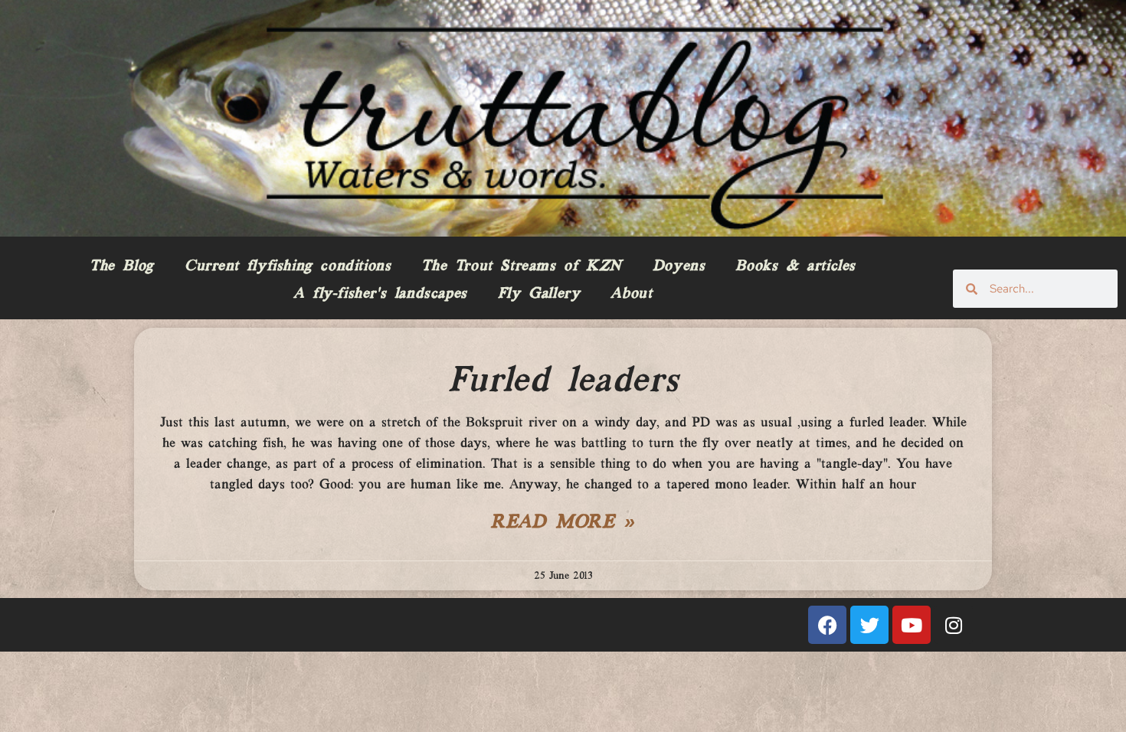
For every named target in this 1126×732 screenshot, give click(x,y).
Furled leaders (563, 381)
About (631, 294)
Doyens (679, 266)
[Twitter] (869, 625)
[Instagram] (954, 625)
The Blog (122, 266)
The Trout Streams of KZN (521, 266)
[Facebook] (827, 625)
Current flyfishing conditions (288, 266)
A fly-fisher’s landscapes (380, 294)
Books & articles (795, 266)
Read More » (563, 523)
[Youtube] (911, 625)
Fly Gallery (539, 294)
